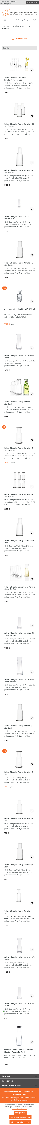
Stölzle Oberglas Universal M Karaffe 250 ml (19, 958)
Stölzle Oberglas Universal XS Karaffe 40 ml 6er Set (16, 79)
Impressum (17, 1095)
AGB (24, 1095)
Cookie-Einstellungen (12, 1091)
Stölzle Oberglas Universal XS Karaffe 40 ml (16, 217)
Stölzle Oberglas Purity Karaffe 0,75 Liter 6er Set (19, 171)
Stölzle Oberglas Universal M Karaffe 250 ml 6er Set (19, 588)
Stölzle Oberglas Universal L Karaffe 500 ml (19, 356)
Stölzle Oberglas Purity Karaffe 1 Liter (18, 912)
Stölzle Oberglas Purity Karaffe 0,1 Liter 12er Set (18, 449)
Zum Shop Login (32, 2)
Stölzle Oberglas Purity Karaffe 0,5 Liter (18, 865)
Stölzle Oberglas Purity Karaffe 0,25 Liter (19, 819)
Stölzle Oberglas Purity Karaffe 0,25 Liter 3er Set (19, 125)
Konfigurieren (20, 1113)
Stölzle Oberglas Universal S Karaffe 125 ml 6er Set (19, 634)
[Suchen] (17, 20)
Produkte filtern (21, 39)
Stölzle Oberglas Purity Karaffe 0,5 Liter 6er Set (18, 264)
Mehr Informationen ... (19, 1109)
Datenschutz (28, 1091)
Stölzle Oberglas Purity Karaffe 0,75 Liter (19, 541)
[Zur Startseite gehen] (19, 11)
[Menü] (5, 20)
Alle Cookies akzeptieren (20, 1122)
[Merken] (32, 70)
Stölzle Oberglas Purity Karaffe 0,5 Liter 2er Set (18, 727)
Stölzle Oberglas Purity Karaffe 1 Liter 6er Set (18, 403)
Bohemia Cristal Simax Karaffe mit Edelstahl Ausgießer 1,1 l (18, 1051)
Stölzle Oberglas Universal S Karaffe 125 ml (19, 1004)
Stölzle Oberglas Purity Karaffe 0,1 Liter (18, 773)
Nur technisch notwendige (20, 1117)
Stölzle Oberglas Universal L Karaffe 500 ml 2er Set (19, 680)
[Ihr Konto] (28, 20)
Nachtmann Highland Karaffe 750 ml (19, 309)
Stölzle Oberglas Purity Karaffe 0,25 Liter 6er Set (19, 495)
